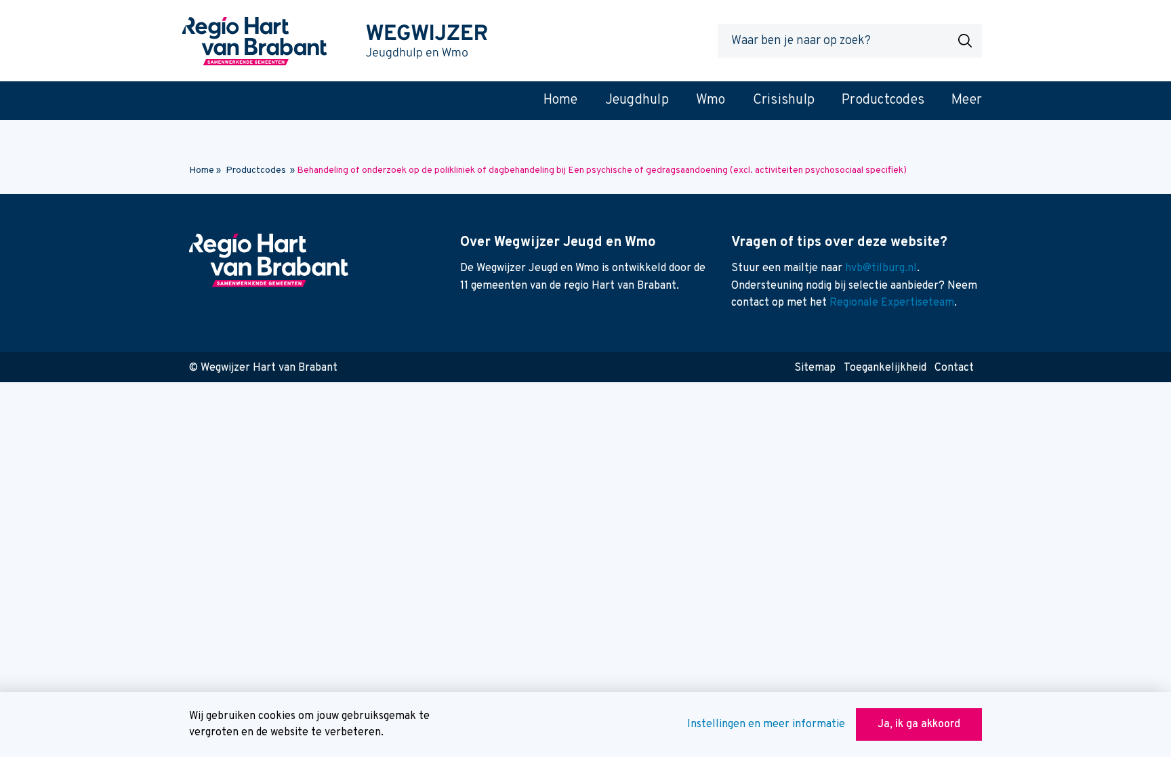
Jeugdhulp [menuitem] (637, 100)
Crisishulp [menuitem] (784, 100)
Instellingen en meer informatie (766, 724)
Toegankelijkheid (885, 368)
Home (201, 170)
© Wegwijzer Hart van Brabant (263, 368)
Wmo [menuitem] (711, 100)
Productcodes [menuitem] (883, 100)
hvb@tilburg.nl (881, 268)
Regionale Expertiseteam (891, 303)
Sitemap (815, 368)
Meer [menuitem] (966, 100)
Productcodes (256, 170)
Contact (954, 368)
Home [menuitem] (560, 100)
